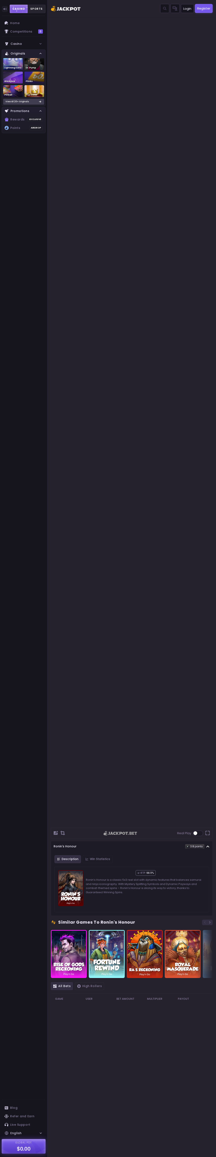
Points (25, 128)
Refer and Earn (22, 1116)
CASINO (18, 9)
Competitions (25, 31)
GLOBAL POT (23, 1142)
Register (203, 8)
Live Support (20, 1125)
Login (187, 8)
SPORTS (36, 9)
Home (15, 23)
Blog (14, 1108)
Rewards (25, 119)
